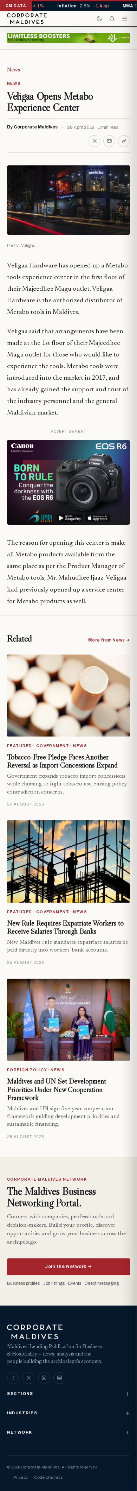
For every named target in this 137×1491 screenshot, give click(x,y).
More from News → (109, 640)
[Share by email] (109, 141)
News (13, 70)
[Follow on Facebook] (13, 1378)
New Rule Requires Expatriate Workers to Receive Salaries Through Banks (65, 927)
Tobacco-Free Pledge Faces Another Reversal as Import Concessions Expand (62, 761)
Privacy (20, 1477)
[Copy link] (124, 141)
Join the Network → (68, 1266)
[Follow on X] (28, 1378)
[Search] (112, 18)
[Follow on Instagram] (44, 1378)
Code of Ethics (48, 1477)
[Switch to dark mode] (99, 18)
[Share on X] (94, 141)
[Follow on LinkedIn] (59, 1378)
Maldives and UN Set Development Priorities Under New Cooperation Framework (56, 1089)
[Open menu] (124, 18)
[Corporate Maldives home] (27, 18)
